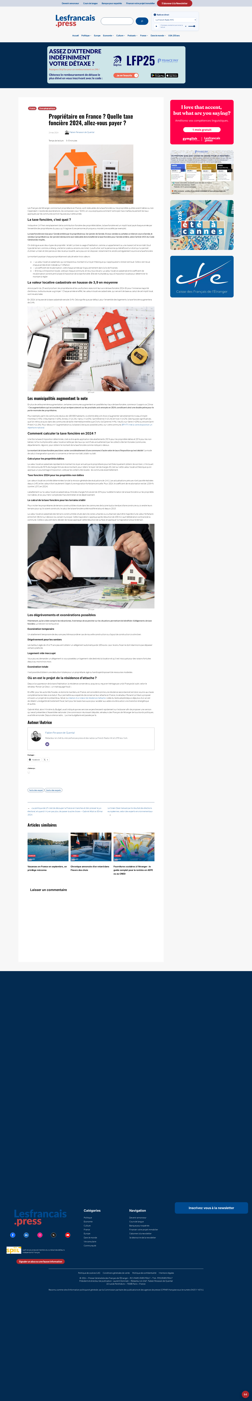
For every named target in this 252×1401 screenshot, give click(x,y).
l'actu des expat (36, 790)
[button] (245, 1394)
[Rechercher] (142, 21)
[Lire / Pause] (156, 26)
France (32, 108)
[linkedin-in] (26, 1235)
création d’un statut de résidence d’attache (87, 698)
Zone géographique (47, 108)
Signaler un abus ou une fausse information (40, 1261)
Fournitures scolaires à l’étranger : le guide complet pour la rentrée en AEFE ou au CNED (133, 870)
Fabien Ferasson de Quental (82, 132)
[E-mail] (47, 744)
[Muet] (186, 26)
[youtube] (67, 1235)
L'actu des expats (53, 790)
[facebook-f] (12, 1235)
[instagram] (39, 1235)
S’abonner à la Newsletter (175, 3)
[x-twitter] (53, 1235)
